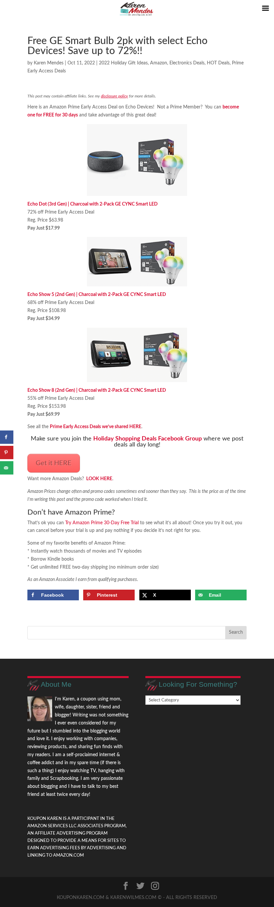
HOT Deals (218, 63)
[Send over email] (6, 468)
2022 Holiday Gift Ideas (123, 63)
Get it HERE (54, 463)
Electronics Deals (186, 63)
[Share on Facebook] (6, 437)
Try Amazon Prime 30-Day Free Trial (102, 523)
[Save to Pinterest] (6, 452)
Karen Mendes (48, 63)
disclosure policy (114, 96)
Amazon (158, 63)
